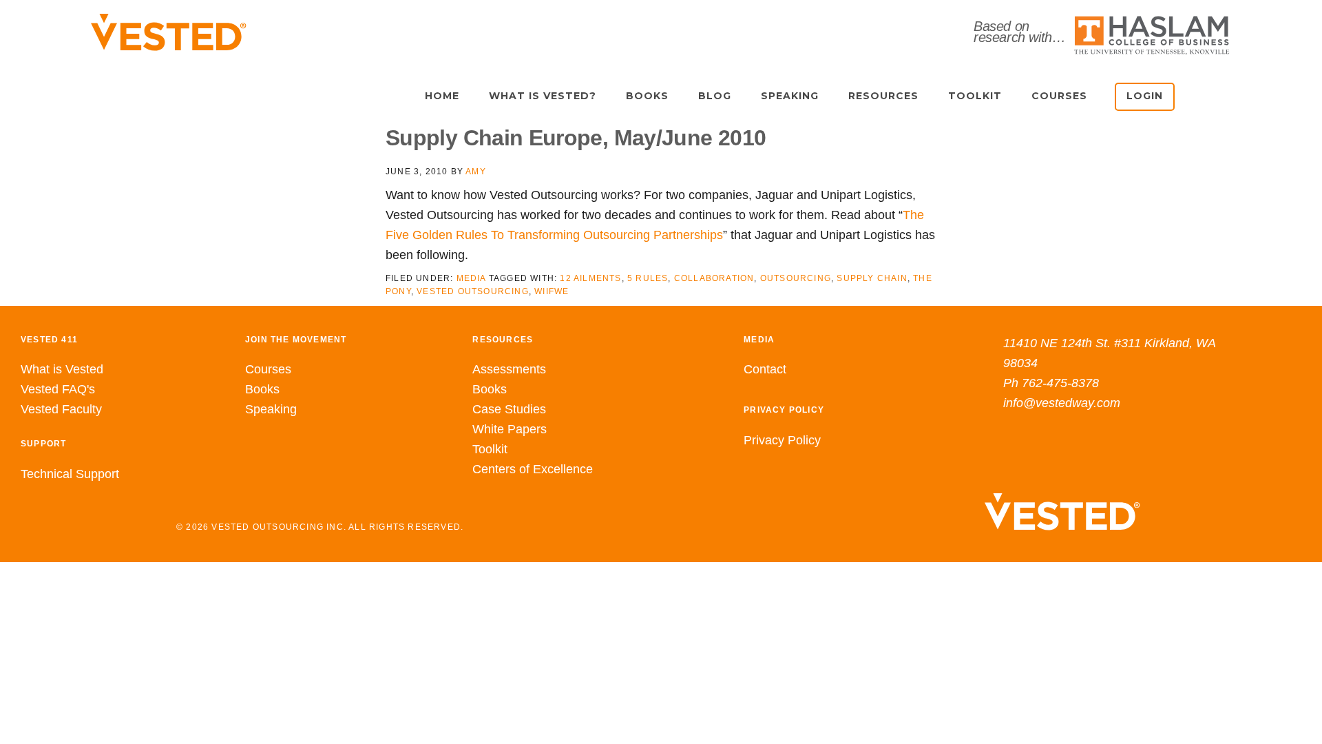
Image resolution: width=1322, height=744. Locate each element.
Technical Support (70, 474)
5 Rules (647, 278)
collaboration (714, 278)
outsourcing (795, 278)
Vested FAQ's (58, 389)
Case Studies (509, 409)
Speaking (271, 409)
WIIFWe (551, 291)
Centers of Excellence (532, 469)
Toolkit (489, 449)
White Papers (509, 429)
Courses (268, 369)
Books (262, 389)
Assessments (509, 369)
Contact (765, 369)
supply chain (872, 278)
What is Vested (62, 369)
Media (471, 278)
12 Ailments (590, 278)
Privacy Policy (782, 440)
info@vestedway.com (1061, 403)
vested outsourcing (473, 291)
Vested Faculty (61, 409)
